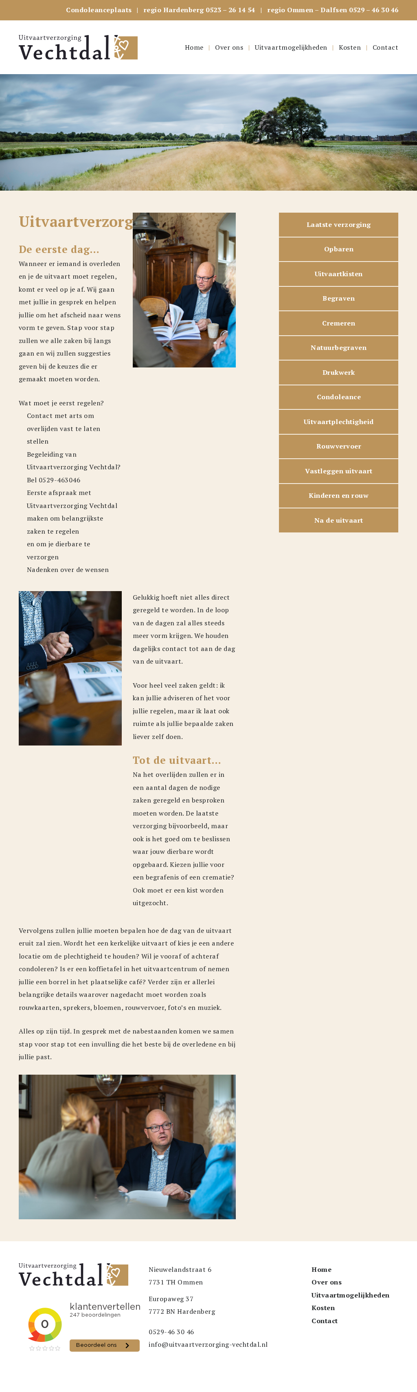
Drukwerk (339, 372)
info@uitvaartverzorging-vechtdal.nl (208, 1344)
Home (194, 47)
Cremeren (338, 323)
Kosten (350, 47)
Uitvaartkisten (339, 273)
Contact (386, 47)
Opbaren (339, 248)
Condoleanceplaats (99, 9)
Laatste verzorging (339, 224)
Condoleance (339, 396)
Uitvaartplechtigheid (339, 421)
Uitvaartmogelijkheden (291, 47)
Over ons (229, 47)
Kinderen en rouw (339, 495)
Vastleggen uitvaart (339, 470)
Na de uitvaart (338, 520)
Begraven (339, 298)
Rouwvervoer (339, 446)
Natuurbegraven (339, 347)
